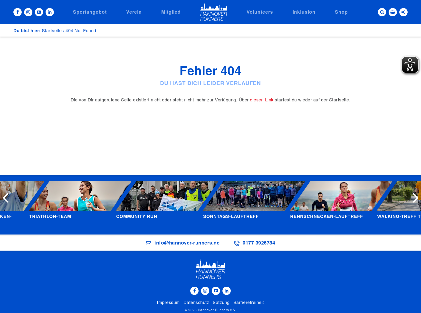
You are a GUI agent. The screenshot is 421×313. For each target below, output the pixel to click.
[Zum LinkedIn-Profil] (50, 12)
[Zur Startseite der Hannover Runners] (213, 12)
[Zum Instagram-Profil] (28, 12)
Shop (341, 12)
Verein (134, 12)
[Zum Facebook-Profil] (17, 12)
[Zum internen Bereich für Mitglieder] (403, 12)
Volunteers (260, 12)
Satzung (221, 302)
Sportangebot (90, 12)
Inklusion (304, 12)
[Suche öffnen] (382, 12)
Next (415, 197)
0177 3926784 (259, 242)
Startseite (52, 30)
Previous (5, 197)
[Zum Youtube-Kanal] (39, 12)
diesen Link (262, 99)
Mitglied (171, 12)
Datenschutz (196, 302)
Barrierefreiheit (248, 302)
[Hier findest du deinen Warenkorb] (393, 12)
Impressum (168, 302)
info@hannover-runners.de (187, 242)
